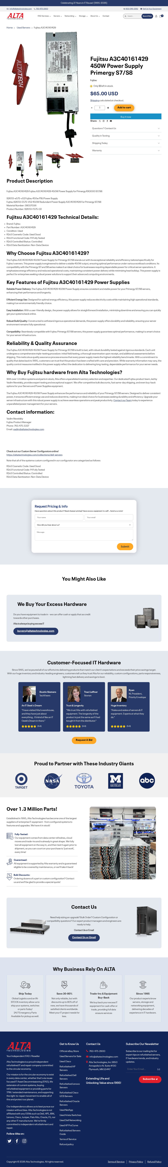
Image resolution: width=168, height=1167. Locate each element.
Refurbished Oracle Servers (70, 1103)
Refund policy (67, 1144)
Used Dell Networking (70, 1120)
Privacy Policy (136, 1162)
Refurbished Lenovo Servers (70, 1086)
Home (10, 28)
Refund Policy (154, 1162)
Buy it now (126, 117)
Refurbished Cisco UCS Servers (69, 1094)
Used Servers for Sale (70, 1056)
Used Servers (23, 28)
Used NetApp (66, 1110)
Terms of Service (68, 1139)
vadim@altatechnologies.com (28, 429)
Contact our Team (122, 400)
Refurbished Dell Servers (68, 1077)
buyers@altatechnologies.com (35, 631)
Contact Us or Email (84, 937)
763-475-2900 (97, 1051)
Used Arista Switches (70, 1115)
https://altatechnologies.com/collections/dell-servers (34, 455)
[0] (160, 16)
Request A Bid (84, 740)
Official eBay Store (69, 1051)
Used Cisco (65, 1061)
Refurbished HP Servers (67, 1068)
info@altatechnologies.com (104, 1057)
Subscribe (149, 1079)
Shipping (94, 100)
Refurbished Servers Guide (70, 1132)
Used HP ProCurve (69, 1125)
